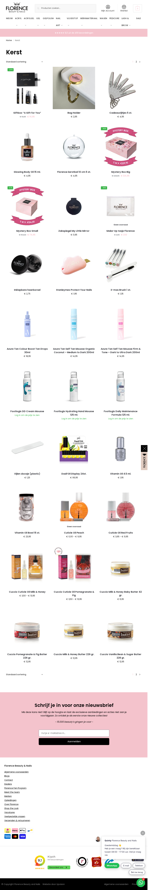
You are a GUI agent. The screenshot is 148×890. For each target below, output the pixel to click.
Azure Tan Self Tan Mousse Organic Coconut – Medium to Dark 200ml (74, 350)
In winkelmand (120, 241)
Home (9, 40)
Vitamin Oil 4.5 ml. (120, 473)
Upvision (61, 884)
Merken (8, 796)
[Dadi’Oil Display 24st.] (74, 449)
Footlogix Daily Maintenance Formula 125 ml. (120, 413)
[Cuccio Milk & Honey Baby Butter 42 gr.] (120, 567)
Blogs (7, 776)
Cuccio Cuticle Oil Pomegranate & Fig (74, 593)
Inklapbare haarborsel (27, 290)
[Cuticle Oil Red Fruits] (120, 508)
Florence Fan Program (15, 788)
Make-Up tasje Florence (121, 231)
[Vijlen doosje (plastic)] (27, 449)
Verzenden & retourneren (17, 820)
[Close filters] (7, 46)
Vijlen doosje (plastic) (27, 473)
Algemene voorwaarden (16, 771)
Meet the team (12, 792)
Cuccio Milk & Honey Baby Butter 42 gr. (121, 593)
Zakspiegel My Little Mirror (73, 231)
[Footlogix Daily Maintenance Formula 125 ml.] (120, 386)
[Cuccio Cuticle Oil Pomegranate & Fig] (74, 567)
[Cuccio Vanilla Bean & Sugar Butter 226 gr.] (120, 629)
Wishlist (124, 10)
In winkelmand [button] (27, 122)
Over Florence (11, 804)
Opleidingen (10, 800)
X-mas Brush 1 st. (121, 290)
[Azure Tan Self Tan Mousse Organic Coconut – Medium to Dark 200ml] (74, 324)
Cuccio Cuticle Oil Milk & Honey (27, 592)
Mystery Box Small (27, 231)
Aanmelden (74, 741)
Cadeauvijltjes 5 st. (120, 112)
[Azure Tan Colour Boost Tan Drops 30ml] (27, 324)
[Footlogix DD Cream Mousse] (27, 386)
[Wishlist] (44, 71)
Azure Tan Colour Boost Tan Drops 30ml (27, 350)
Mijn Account (107, 10)
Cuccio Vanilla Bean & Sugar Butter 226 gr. (120, 656)
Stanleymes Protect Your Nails (74, 290)
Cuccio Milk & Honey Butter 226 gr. (74, 654)
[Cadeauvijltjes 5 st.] (120, 88)
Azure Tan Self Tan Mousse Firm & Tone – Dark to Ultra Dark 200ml (121, 350)
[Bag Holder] (74, 88)
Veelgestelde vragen (14, 816)
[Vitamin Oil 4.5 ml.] (120, 449)
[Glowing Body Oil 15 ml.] (27, 147)
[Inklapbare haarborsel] (27, 265)
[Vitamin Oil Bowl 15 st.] (27, 508)
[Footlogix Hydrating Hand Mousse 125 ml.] (74, 386)
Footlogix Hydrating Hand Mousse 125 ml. (74, 413)
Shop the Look (11, 808)
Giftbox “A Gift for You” (27, 112)
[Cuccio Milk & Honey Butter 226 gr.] (74, 629)
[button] (137, 8)
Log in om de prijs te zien (27, 415)
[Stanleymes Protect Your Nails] (74, 265)
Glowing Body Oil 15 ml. (27, 172)
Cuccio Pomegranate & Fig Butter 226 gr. (27, 656)
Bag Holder (74, 112)
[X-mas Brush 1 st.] (120, 265)
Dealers (8, 784)
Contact (8, 780)
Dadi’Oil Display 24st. (73, 473)
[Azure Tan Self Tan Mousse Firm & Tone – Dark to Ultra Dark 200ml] (120, 324)
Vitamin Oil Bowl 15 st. (27, 532)
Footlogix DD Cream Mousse (27, 411)
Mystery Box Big (120, 172)
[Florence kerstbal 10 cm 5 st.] (74, 147)
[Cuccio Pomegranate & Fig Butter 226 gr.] (27, 629)
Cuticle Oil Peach (74, 532)
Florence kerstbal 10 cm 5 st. (74, 172)
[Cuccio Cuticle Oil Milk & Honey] (27, 567)
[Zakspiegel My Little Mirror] (74, 206)
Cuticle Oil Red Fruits (121, 532)
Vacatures (9, 812)
